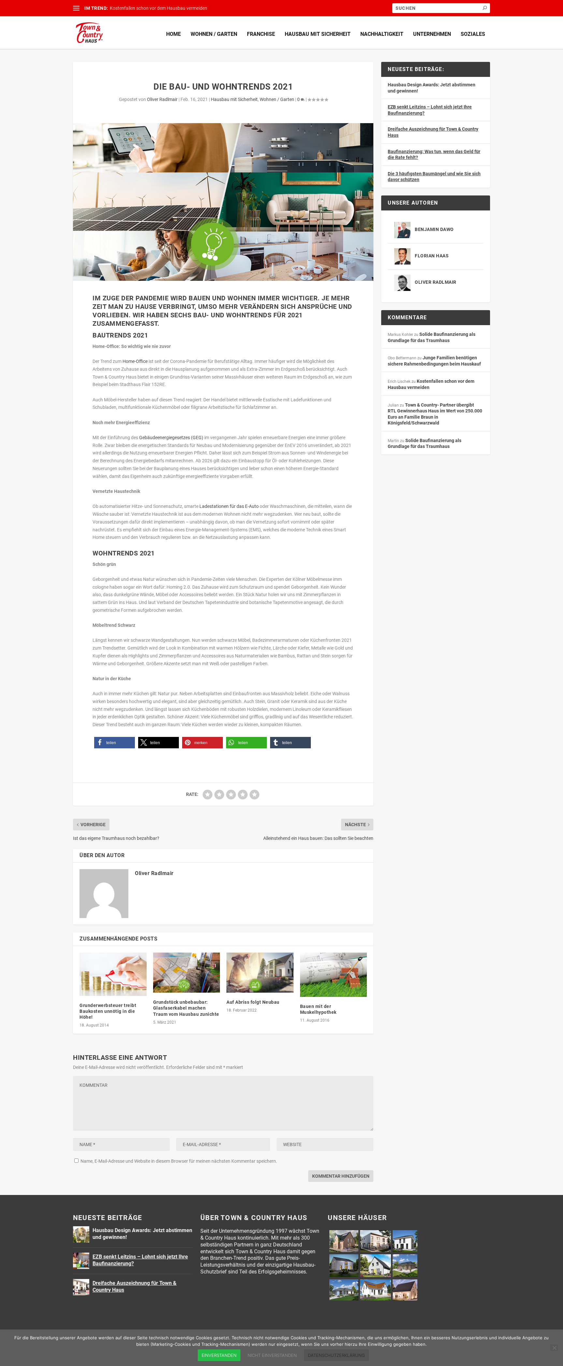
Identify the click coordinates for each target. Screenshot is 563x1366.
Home (173, 34)
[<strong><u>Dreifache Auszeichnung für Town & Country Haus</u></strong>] (81, 1287)
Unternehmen (432, 34)
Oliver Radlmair (162, 99)
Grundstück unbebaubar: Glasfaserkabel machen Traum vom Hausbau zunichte (186, 1007)
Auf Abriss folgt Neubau (253, 1002)
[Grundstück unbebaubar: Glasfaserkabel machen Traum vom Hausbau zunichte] (186, 973)
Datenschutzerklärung (336, 1355)
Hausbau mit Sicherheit (318, 34)
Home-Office (135, 361)
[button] (114, 742)
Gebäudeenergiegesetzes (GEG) (171, 437)
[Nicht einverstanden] (554, 1347)
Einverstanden (219, 1355)
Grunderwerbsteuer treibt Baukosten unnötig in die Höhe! (107, 1011)
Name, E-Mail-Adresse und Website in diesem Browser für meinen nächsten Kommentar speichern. (178, 1161)
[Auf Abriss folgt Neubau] (260, 973)
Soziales (473, 34)
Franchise (261, 34)
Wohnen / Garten (214, 34)
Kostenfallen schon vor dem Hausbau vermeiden (158, 8)
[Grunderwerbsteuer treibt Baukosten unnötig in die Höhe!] (113, 974)
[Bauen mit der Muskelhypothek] (333, 975)
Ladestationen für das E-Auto (229, 506)
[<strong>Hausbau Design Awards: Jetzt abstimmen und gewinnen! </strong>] (81, 1234)
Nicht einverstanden (272, 1355)
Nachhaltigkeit (381, 34)
